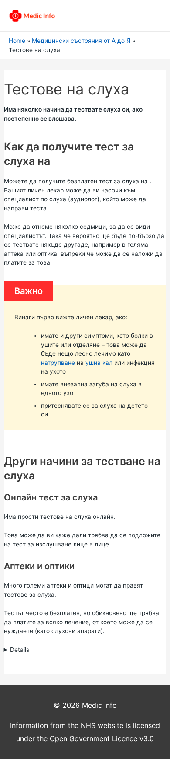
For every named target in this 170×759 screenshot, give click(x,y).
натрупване (58, 362)
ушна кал (98, 362)
